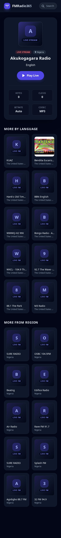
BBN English (41, 196)
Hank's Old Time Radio (17, 196)
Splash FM (40, 463)
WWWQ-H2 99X (15, 233)
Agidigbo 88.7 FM (16, 499)
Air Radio (12, 426)
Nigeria (40, 52)
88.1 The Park (14, 305)
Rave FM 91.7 (41, 426)
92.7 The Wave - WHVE (44, 269)
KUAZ (10, 160)
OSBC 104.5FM (42, 353)
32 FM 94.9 (40, 499)
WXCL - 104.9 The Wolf (17, 269)
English (30, 65)
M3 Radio (39, 305)
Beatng (11, 390)
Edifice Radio (41, 390)
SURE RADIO (14, 353)
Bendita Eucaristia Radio (44, 160)
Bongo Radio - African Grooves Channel (44, 233)
